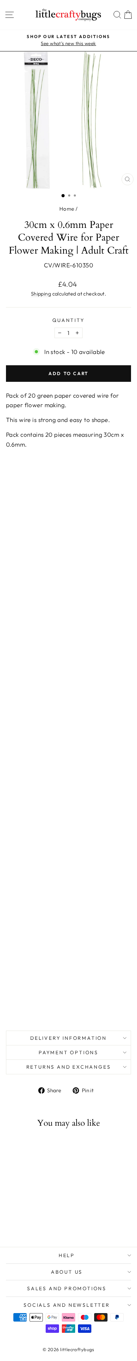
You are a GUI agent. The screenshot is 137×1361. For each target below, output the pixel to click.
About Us (67, 1272)
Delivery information (68, 1038)
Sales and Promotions (66, 1288)
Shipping (41, 294)
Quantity (68, 320)
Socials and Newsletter (67, 1305)
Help (67, 1255)
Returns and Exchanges (68, 1067)
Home (66, 208)
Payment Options (68, 1052)
